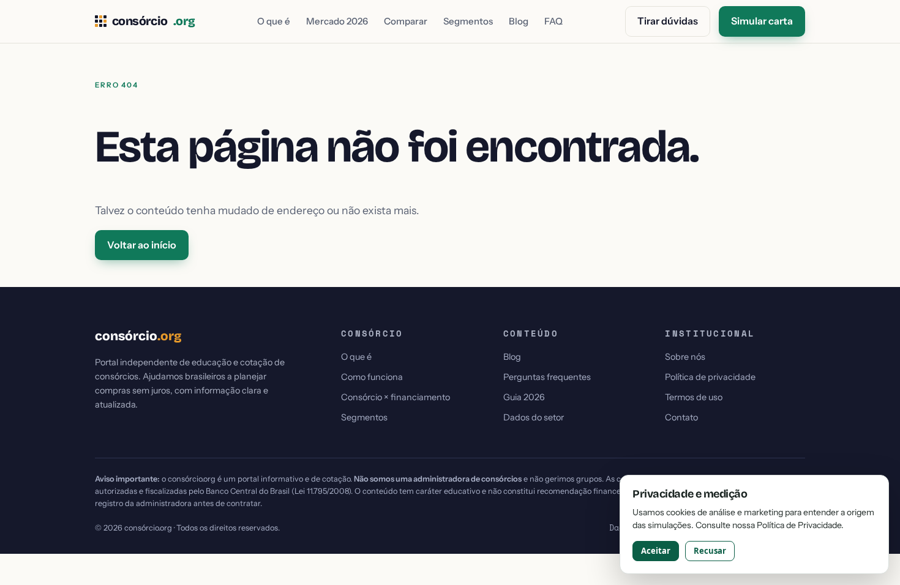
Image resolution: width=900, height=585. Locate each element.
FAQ (553, 21)
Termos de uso (693, 397)
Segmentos (468, 21)
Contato (681, 417)
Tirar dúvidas (667, 21)
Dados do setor (533, 417)
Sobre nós (685, 356)
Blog (518, 21)
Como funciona (372, 376)
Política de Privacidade (799, 525)
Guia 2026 (524, 397)
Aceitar (655, 550)
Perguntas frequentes (547, 376)
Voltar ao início (141, 245)
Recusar (710, 550)
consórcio (153, 21)
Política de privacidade (710, 376)
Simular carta (762, 21)
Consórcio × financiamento (395, 397)
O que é (273, 21)
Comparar (405, 21)
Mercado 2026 (337, 21)
